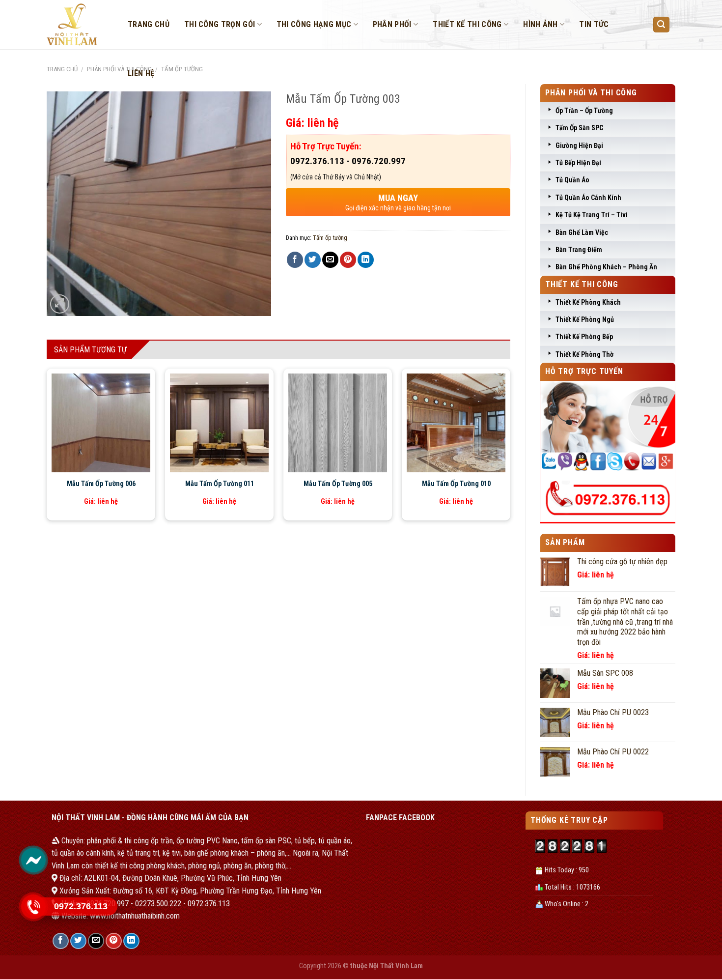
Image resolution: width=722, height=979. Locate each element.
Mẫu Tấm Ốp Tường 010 (456, 484)
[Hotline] (33, 906)
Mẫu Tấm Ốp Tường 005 (338, 484)
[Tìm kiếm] (661, 25)
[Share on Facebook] (295, 260)
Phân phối (392, 24)
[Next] (493, 423)
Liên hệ (141, 73)
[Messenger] (33, 860)
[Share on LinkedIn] (366, 260)
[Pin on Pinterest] (348, 260)
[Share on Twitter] (313, 260)
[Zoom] (59, 304)
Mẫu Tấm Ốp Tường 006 (101, 484)
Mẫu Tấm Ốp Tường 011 (219, 484)
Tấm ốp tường (330, 237)
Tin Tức (594, 24)
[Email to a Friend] (330, 260)
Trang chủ (148, 24)
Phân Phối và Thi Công (119, 69)
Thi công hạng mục (314, 24)
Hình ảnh (540, 24)
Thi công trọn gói (219, 24)
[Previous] (63, 423)
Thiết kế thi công (467, 24)
